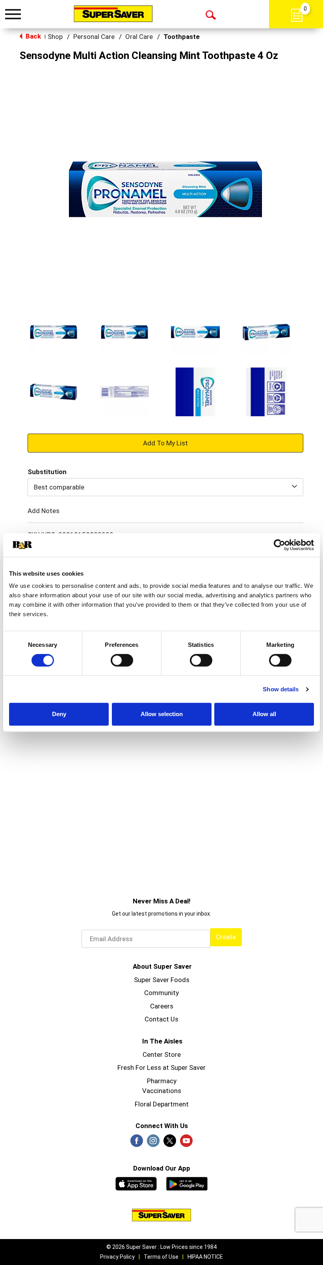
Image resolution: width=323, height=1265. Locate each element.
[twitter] (169, 1143)
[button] (54, 332)
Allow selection (162, 714)
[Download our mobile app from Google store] (187, 1183)
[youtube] (186, 1143)
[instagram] (153, 1143)
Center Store (162, 1054)
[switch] (122, 660)
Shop (55, 37)
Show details (281, 689)
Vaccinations (161, 1091)
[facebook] (136, 1143)
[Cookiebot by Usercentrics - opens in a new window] (279, 545)
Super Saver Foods (161, 980)
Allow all (264, 714)
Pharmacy (161, 1081)
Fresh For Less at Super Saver (161, 1067)
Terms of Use (161, 1257)
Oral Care (139, 37)
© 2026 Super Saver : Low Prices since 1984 (161, 1247)
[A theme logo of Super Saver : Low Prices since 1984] (113, 14)
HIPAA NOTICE (205, 1257)
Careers (161, 1006)
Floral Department (162, 1104)
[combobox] (165, 487)
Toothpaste (181, 37)
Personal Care (94, 37)
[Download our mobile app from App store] (136, 1183)
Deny (59, 714)
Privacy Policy (117, 1257)
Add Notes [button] (43, 511)
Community (161, 993)
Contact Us (161, 1019)
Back (32, 36)
